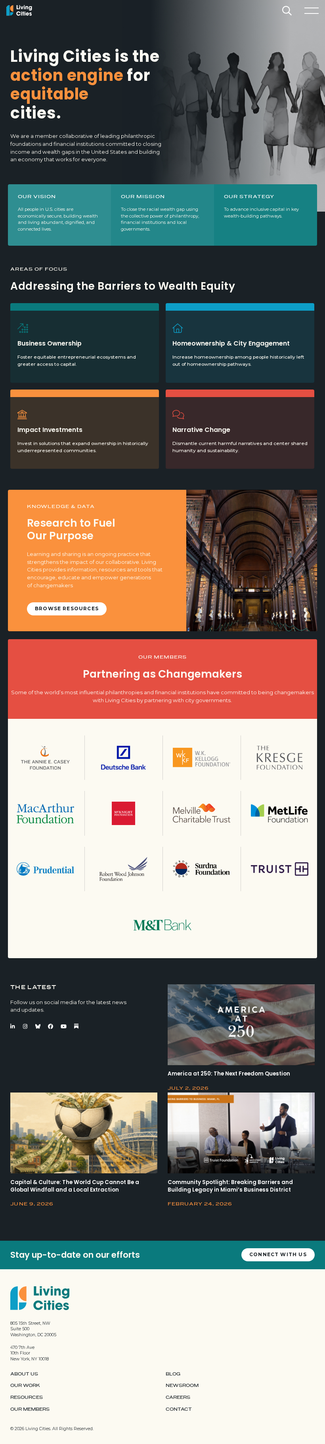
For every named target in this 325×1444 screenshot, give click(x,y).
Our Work (25, 1385)
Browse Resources (67, 608)
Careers (178, 1397)
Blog (173, 1374)
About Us (24, 1374)
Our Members (30, 1409)
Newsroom (182, 1385)
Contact (179, 1409)
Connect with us (278, 1254)
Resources (26, 1397)
